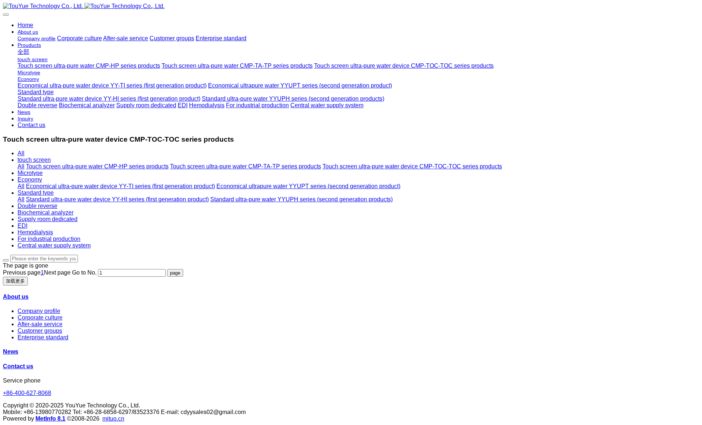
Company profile (39, 311)
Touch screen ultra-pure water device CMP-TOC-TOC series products (412, 166)
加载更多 (15, 281)
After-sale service (40, 324)
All (21, 153)
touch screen (34, 160)
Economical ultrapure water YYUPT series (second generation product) (308, 186)
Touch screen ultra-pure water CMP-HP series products (97, 166)
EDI (22, 226)
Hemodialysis (35, 232)
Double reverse (37, 206)
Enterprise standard (43, 337)
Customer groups (40, 331)
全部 (23, 52)
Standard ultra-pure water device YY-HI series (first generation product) (117, 199)
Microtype (30, 173)
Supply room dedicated (48, 219)
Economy (30, 179)
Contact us (18, 366)
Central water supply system (54, 245)
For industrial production (49, 239)
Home (25, 25)
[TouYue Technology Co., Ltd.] (351, 6)
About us (16, 297)
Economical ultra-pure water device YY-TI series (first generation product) (120, 186)
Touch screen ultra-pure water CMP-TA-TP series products (245, 166)
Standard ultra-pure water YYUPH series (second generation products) (301, 199)
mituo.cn (113, 418)
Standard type (36, 193)
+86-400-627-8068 (27, 393)
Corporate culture (40, 317)
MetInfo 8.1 (50, 418)
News (10, 351)
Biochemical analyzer (45, 212)
